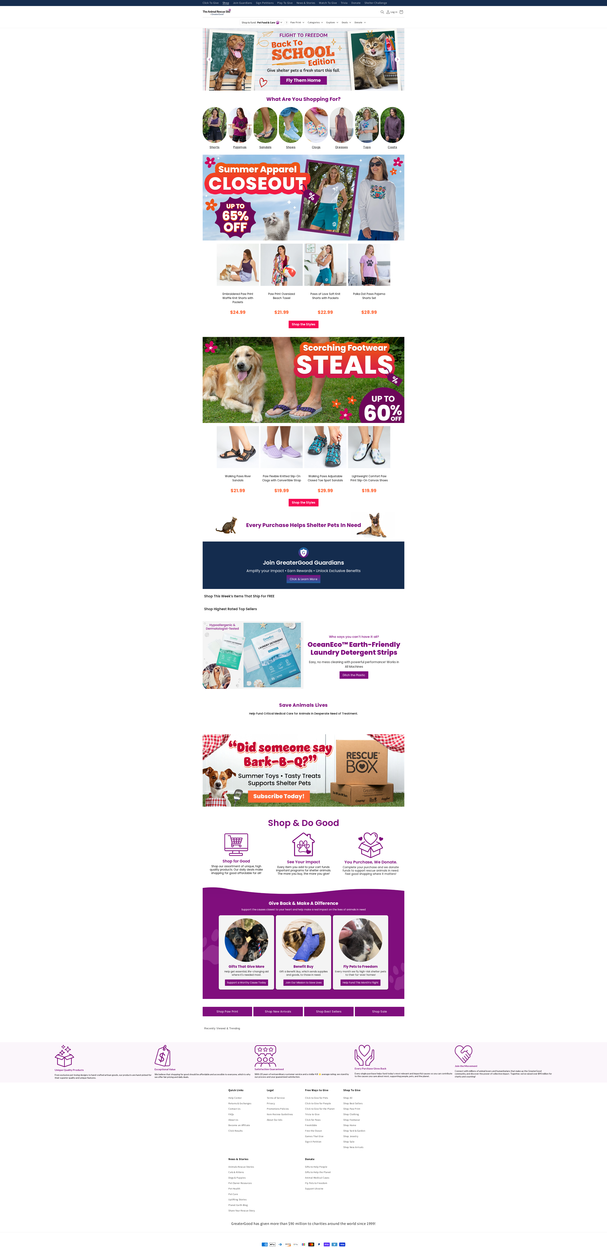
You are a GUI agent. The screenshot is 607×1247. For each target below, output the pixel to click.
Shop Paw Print (227, 1011)
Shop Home (349, 1125)
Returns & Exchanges (239, 1103)
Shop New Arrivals (278, 1011)
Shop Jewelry (350, 1136)
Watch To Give (328, 3)
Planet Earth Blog (238, 1205)
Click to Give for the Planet (319, 1108)
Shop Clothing (351, 1114)
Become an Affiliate (239, 1125)
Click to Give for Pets (316, 1097)
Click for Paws (312, 1119)
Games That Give (314, 1136)
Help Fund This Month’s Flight (360, 982)
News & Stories (306, 3)
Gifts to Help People (316, 1166)
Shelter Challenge (376, 3)
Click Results (235, 1130)
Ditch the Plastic (354, 675)
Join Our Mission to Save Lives (303, 982)
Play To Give (285, 3)
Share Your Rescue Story (241, 1210)
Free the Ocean (313, 1130)
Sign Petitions (264, 3)
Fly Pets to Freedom (316, 1183)
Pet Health (234, 1188)
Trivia (344, 3)
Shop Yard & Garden (354, 1130)
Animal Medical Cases (317, 1177)
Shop (226, 3)
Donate (356, 3)
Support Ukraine (314, 1188)
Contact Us (234, 1108)
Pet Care (233, 1194)
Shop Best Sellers (329, 1011)
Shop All (347, 1097)
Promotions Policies (278, 1108)
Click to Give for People (318, 1103)
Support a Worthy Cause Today (246, 982)
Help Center (235, 1097)
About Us (233, 1119)
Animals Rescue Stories (241, 1166)
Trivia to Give (312, 1114)
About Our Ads (274, 1119)
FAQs (231, 1114)
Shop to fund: (258, 22)
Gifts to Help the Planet (318, 1172)
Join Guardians (242, 3)
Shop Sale (379, 1011)
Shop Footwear (351, 1119)
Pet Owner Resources (240, 1183)
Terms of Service (276, 1097)
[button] (382, 12)
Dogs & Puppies (236, 1177)
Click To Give (211, 3)
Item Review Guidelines (280, 1114)
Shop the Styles (303, 324)
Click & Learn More (303, 579)
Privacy (271, 1103)
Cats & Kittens (236, 1172)
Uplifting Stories (237, 1199)
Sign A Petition (313, 1141)
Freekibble (311, 1125)
